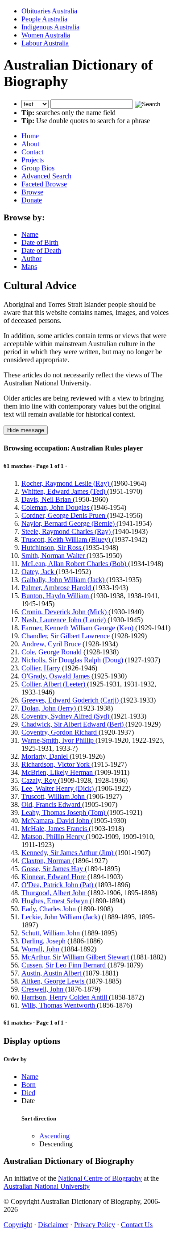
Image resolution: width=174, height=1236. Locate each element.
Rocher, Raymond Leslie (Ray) (66, 483)
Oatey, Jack (38, 571)
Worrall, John (41, 949)
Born (28, 1084)
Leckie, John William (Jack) (61, 917)
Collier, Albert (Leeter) (54, 684)
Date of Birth (39, 242)
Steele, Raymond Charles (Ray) (66, 531)
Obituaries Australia (49, 11)
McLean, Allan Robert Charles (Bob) (74, 563)
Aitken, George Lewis (53, 981)
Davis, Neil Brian (47, 499)
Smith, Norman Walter (54, 555)
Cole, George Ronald (52, 652)
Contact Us (137, 1224)
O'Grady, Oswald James (56, 676)
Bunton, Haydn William (56, 595)
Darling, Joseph (44, 941)
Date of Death (41, 250)
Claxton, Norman (46, 860)
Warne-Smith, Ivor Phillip (58, 740)
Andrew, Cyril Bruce (52, 644)
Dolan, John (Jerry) (49, 708)
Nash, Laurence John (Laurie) (64, 620)
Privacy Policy (94, 1224)
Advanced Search (46, 176)
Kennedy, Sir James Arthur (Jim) (68, 852)
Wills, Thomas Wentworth (59, 1005)
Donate (31, 200)
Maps (29, 266)
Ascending (54, 1136)
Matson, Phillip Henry (53, 836)
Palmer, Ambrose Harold (57, 587)
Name (29, 234)
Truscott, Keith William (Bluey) (66, 539)
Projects (32, 160)
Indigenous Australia (50, 27)
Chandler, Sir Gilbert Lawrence (66, 636)
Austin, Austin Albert (52, 973)
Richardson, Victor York (56, 764)
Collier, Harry (41, 668)
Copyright (18, 1224)
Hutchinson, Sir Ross (52, 547)
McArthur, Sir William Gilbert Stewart (76, 957)
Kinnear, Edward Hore (54, 876)
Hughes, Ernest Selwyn (55, 901)
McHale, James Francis (55, 828)
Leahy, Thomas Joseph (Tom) (64, 812)
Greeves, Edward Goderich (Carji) (70, 700)
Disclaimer (53, 1224)
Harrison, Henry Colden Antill (65, 997)
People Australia (44, 19)
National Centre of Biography (100, 1178)
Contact (32, 152)
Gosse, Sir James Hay (53, 868)
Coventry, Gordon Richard (60, 732)
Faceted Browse (44, 184)
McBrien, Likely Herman (58, 772)
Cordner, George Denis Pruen (64, 515)
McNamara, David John (56, 820)
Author (31, 258)
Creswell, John (43, 989)
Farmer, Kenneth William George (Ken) (78, 628)
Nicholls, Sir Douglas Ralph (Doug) (73, 660)
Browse (32, 192)
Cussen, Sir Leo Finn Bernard (64, 965)
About (30, 144)
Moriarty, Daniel (45, 756)
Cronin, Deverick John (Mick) (64, 612)
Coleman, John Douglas (56, 507)
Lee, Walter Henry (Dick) (58, 788)
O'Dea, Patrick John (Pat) (58, 885)
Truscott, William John (54, 796)
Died (28, 1092)
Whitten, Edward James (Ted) (64, 491)
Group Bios (37, 168)
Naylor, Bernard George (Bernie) (68, 523)
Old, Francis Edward (51, 804)
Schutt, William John (51, 933)
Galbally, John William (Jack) (63, 579)
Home (30, 136)
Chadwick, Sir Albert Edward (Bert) (73, 724)
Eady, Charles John (49, 909)
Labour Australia (45, 43)
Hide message (25, 430)
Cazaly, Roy (39, 780)
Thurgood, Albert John (54, 893)
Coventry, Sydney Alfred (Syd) (66, 716)
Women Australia (45, 35)
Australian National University (47, 1186)
